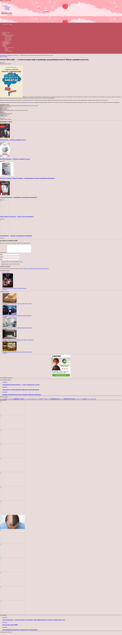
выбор (11, 399)
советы (91, 399)
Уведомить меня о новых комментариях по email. (12, 261)
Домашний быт (7, 42)
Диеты (4, 33)
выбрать (16, 399)
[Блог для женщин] (7, 17)
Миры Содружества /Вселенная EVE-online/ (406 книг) (14, 288)
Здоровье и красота (8, 34)
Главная (1, 55)
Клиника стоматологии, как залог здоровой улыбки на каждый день (17, 327)
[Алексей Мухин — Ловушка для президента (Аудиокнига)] (5, 233)
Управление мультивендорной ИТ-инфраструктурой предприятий (17, 315)
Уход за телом (8, 38)
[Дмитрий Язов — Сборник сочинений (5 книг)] (5, 137)
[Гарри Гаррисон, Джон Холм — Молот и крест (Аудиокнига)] (4, 214)
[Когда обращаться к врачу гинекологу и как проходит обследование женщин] (12, 500)
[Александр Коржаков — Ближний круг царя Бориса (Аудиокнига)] (5, 194)
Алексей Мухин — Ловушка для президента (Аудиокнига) (16, 235)
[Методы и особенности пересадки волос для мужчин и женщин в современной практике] (12, 528)
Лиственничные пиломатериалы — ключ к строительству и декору (17, 303)
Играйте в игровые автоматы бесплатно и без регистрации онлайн (17, 351)
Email (1, 257)
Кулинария (6, 41)
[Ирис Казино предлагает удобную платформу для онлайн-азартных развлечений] (12, 542)
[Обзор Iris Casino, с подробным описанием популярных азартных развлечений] (12, 557)
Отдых (4, 46)
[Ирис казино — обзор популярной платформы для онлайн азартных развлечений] (12, 585)
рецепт (84, 399)
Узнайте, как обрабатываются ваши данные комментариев (36, 268)
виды (5, 399)
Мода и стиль (6, 32)
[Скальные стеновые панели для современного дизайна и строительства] (10, 338)
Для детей (5, 44)
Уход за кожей (8, 39)
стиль (95, 398)
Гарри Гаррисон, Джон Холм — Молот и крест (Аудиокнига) (16, 216)
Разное (6, 48)
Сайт (1, 259)
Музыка (7, 49)
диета (22, 399)
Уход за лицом (8, 37)
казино (35, 398)
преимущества (69, 399)
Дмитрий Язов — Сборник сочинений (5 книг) (13, 139)
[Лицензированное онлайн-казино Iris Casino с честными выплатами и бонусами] (12, 599)
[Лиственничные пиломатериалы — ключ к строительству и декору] (10, 302)
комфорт (41, 399)
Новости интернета (9, 47)
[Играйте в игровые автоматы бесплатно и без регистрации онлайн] (10, 350)
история (32, 398)
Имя (1, 254)
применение (77, 398)
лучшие (46, 399)
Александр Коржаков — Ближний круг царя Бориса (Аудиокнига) (18, 197)
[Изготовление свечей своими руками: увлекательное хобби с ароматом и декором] (12, 485)
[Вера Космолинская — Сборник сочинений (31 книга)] (5, 156)
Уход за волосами (9, 36)
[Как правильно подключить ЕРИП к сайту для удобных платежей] (12, 514)
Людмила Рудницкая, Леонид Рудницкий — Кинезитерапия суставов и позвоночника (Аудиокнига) (27, 178)
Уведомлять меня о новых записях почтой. (11, 264)
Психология (7, 40)
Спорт (4, 45)
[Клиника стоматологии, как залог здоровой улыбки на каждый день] (10, 326)
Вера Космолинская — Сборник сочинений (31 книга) (15, 159)
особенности (54, 399)
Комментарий (3, 252)
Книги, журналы (8, 50)
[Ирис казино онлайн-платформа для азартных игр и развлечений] (12, 571)
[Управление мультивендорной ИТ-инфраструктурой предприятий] (10, 314)
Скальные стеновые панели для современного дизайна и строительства (18, 339)
